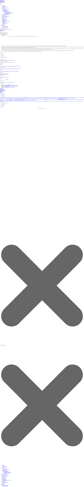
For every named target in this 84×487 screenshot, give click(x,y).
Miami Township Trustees (8, 97)
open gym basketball (78, 99)
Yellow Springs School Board (64, 97)
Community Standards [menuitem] (5, 467)
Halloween (12, 99)
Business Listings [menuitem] (3, 479)
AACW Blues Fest (76, 99)
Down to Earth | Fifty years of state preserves (10, 87)
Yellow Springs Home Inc (54, 97)
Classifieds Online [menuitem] (4, 478)
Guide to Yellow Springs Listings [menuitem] (7, 472)
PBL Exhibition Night (72, 99)
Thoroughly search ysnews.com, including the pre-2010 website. (6, 82)
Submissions (2, 8)
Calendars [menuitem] (2, 484)
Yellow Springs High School (70, 97)
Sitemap (2, 106)
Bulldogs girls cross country (30, 97)
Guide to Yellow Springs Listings (7, 13)
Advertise (2, 22)
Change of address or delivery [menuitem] (6, 475)
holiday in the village (9, 100)
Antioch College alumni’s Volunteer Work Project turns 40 (11, 85)
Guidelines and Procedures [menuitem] (6, 469)
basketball (2, 101)
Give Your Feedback (5, 14)
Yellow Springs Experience (51, 99)
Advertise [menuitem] (2, 481)
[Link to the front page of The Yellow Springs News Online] (3, 28)
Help (3, 7)
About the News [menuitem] (4, 466)
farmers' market (81, 99)
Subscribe (2, 15)
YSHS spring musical (6, 99)
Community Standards (3, 57)
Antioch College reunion (22, 99)
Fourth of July (46, 99)
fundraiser (19, 100)
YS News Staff (3, 34)
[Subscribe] (1, 92)
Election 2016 (49, 99)
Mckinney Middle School (44, 97)
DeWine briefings (61, 99)
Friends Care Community (59, 97)
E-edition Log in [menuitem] (4, 477)
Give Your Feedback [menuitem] (5, 473)
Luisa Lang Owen (7, 86)
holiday (6, 100)
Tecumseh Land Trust (40, 97)
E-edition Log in (4, 18)
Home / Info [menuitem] (2, 465)
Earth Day (13, 100)
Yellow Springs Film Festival (27, 100)
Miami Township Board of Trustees (76, 97)
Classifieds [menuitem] (4, 482)
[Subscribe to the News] (2, 1)
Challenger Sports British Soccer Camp (33, 99)
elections (22, 100)
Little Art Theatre (81, 97)
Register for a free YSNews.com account (8, 62)
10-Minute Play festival (55, 99)
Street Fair (17, 99)
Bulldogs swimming (22, 97)
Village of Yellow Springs (35, 97)
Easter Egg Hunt (38, 99)
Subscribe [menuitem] (2, 474)
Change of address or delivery (6, 16)
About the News (4, 6)
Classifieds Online (4, 19)
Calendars (2, 25)
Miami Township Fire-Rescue (3, 97)
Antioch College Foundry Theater (17, 97)
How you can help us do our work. (3, 74)
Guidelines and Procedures (6, 9)
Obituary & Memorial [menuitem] (5, 470)
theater (0, 101)
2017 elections (27, 99)
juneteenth (70, 99)
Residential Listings (7, 12)
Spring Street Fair (42, 99)
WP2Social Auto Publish (39, 108)
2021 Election (10, 99)
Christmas (40, 99)
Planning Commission (12, 97)
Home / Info (2, 5)
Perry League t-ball (49, 97)
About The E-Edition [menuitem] (5, 476)
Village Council (26, 97)
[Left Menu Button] (42, 464)
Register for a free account (2, 30)
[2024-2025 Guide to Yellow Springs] (3, 91)
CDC (51, 97)
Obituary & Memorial (5, 10)
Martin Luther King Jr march (2, 99)
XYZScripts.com (45, 108)
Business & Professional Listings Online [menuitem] (7, 480)
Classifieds (4, 23)
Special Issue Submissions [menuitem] (5, 471)
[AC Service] (1, 88)
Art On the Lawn (68, 99)
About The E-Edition (5, 17)
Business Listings (3, 20)
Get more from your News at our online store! (13, 71)
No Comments (2, 53)
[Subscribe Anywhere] (2, 0)
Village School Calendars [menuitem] (5, 485)
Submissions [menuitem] (2, 468)
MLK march (14, 99)
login (2, 29)
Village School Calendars (5, 26)
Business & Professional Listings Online (7, 21)
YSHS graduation (16, 100)
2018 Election (33, 100)
